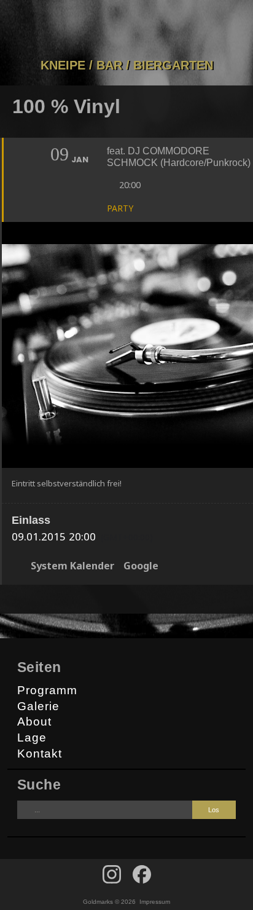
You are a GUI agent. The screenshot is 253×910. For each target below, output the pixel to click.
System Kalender (72, 565)
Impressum (154, 901)
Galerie (38, 706)
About (34, 721)
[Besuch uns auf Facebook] (112, 874)
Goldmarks (124, 29)
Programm (47, 690)
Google (140, 565)
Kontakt (39, 753)
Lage (32, 737)
